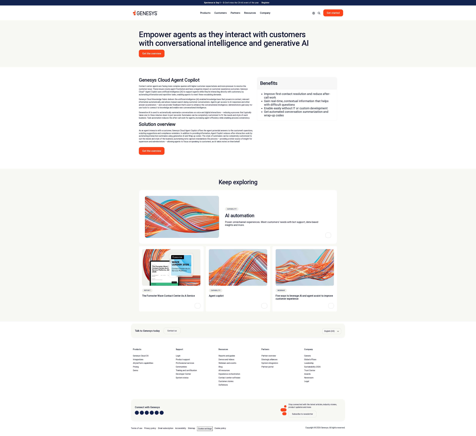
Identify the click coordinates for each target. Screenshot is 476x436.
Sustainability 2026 (312, 367)
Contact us (172, 331)
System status (182, 378)
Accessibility (180, 428)
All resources (224, 370)
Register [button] (265, 2)
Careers (307, 356)
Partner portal (267, 367)
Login (178, 356)
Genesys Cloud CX (140, 356)
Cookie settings (205, 428)
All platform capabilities (143, 363)
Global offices (310, 359)
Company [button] (265, 12)
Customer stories (226, 381)
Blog (220, 367)
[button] (313, 13)
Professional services (185, 363)
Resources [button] (250, 12)
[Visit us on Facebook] (152, 413)
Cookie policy (220, 428)
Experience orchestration (229, 374)
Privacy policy (150, 428)
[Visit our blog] (162, 413)
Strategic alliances (269, 359)
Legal (306, 381)
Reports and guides (227, 356)
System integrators (269, 363)
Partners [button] (235, 12)
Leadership (308, 363)
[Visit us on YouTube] (157, 413)
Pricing (136, 367)
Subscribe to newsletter (302, 414)
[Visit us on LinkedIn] (137, 413)
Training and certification (186, 370)
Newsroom (308, 378)
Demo (135, 370)
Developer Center (183, 374)
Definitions (223, 385)
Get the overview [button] (151, 53)
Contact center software (229, 378)
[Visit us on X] (147, 413)
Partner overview (268, 356)
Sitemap (191, 428)
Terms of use (136, 428)
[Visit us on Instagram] (142, 413)
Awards (307, 374)
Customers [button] (220, 12)
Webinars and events (227, 363)
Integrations (138, 359)
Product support (183, 359)
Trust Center (309, 370)
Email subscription (165, 428)
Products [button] (205, 12)
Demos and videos (226, 359)
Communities (181, 367)
